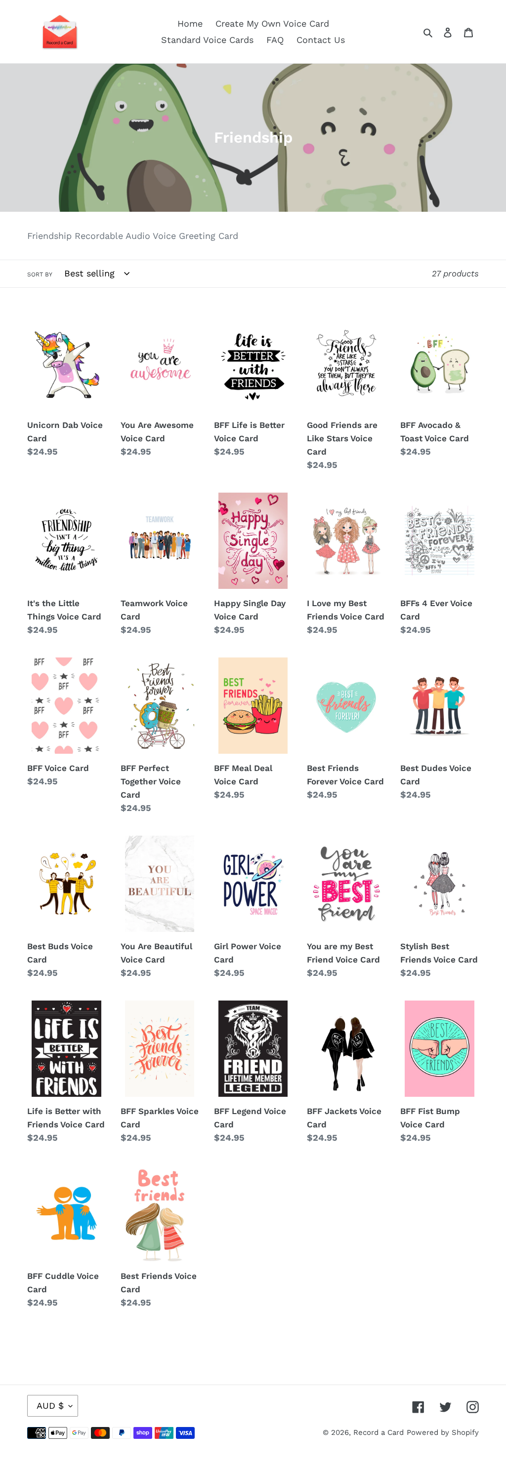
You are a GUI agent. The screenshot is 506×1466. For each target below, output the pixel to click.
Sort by (39, 274)
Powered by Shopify (443, 1432)
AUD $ (50, 1405)
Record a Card (378, 1432)
